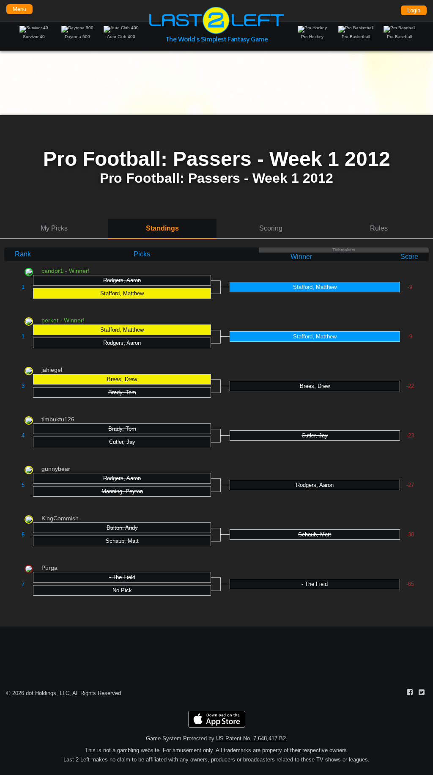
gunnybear (55, 468)
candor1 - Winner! (65, 270)
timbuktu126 (57, 419)
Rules (379, 228)
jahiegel (51, 369)
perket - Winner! (63, 320)
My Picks (54, 228)
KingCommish (60, 518)
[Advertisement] (216, 82)
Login (413, 10)
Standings (162, 228)
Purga (49, 567)
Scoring (270, 228)
